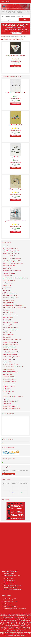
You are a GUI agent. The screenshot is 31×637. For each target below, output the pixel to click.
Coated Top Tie (7, 268)
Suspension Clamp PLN (9, 381)
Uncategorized (7, 403)
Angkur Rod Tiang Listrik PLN (11, 251)
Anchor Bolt (6, 246)
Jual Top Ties (6, 290)
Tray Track (5, 399)
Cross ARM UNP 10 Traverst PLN (12, 270)
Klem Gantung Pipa (8, 302)
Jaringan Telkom (7, 288)
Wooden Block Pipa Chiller (10, 406)
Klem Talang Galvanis (9, 325)
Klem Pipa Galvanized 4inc (10, 315)
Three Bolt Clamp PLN (9, 386)
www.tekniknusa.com (15, 589)
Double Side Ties (7, 275)
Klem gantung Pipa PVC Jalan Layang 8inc (14, 307)
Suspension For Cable (9, 384)
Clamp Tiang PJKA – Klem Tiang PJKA (13, 263)
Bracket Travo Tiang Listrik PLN (11, 261)
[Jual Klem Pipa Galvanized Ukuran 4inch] (15, 219)
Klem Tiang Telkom (8, 334)
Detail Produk (15, 66)
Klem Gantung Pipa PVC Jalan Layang (13, 305)
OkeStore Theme (9, 635)
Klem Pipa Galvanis (8, 312)
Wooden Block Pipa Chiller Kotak (12, 408)
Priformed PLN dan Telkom (10, 364)
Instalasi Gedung (7, 283)
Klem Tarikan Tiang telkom (10, 330)
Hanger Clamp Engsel (9, 280)
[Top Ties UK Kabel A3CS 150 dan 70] (15, 91)
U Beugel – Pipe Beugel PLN (10, 401)
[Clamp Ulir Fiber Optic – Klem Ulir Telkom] (15, 53)
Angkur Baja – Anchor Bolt (10, 248)
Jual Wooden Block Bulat (10, 293)
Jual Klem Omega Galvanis (11, 599)
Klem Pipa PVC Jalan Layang (10, 322)
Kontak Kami (17, 32)
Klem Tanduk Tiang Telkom (10, 327)
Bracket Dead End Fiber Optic (11, 253)
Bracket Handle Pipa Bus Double (12, 258)
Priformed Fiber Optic (9, 359)
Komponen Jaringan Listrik (10, 342)
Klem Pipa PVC (7, 320)
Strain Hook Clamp (8, 374)
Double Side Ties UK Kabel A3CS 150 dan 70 (15, 278)
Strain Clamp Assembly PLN (10, 371)
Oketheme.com (21, 635)
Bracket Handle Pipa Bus (10, 256)
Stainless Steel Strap (8, 369)
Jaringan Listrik (7, 285)
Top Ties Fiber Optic (8, 391)
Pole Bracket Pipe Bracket (10, 354)
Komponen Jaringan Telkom (10, 344)
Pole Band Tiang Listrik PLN (10, 352)
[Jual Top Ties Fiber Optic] (15, 123)
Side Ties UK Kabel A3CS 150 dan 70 (13, 366)
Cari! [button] (24, 20)
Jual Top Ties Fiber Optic (10, 606)
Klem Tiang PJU (7, 332)
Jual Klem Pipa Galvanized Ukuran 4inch (15, 608)
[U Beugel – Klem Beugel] (15, 187)
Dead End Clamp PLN (9, 273)
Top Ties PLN (6, 394)
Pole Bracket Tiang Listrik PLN (11, 357)
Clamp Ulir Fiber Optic (9, 265)
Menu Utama (5, 1)
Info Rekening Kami (8, 474)
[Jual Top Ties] (15, 155)
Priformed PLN (7, 362)
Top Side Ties (6, 389)
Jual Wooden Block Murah (10, 295)
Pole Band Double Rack (9, 347)
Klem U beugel (7, 337)
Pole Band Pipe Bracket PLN (10, 349)
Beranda (3, 36)
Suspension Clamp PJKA (9, 379)
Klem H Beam (6, 310)
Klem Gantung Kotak (8, 300)
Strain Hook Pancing (8, 376)
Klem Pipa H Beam (8, 317)
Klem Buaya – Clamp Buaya (10, 297)
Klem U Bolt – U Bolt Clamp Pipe (12, 339)
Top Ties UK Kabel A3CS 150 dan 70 (13, 396)
